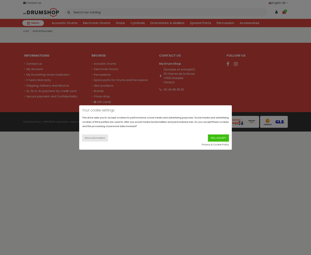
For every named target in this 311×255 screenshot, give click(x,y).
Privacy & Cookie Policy (215, 144)
